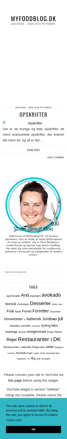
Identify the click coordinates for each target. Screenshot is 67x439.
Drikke (55, 304)
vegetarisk (21, 359)
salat (49, 347)
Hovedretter (13, 319)
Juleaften (14, 325)
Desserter (40, 303)
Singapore (58, 347)
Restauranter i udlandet (17, 347)
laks (54, 325)
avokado (51, 295)
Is (24, 319)
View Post (33, 150)
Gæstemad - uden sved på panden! (33, 107)
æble (38, 359)
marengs (11, 332)
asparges (35, 295)
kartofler (26, 325)
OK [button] (34, 429)
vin (28, 359)
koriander (36, 326)
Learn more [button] (14, 419)
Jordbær (49, 319)
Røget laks (38, 347)
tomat (42, 353)
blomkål (10, 304)
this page (15, 380)
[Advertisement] (33, 66)
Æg (33, 358)
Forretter (40, 311)
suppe (36, 353)
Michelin (22, 332)
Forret (26, 311)
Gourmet (55, 311)
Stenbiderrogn (24, 352)
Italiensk (33, 319)
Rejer (12, 339)
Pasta (50, 331)
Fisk (10, 311)
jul (60, 318)
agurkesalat (13, 295)
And (25, 295)
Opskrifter (33, 114)
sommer (11, 353)
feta (60, 304)
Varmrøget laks (53, 353)
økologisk (46, 359)
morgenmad (36, 332)
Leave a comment (55, 157)
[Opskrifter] (33, 123)
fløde (18, 311)
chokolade (23, 304)
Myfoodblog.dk (33, 18)
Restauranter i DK (39, 339)
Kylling (45, 325)
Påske (58, 331)
